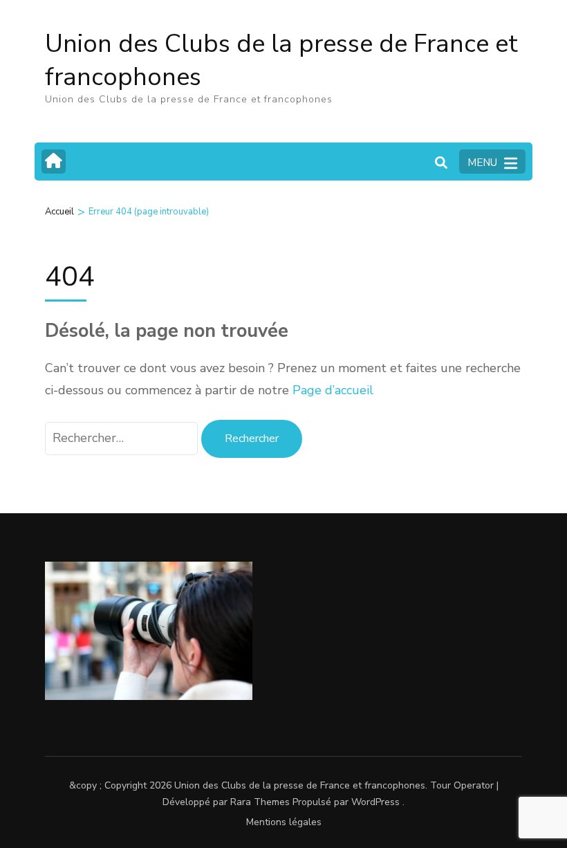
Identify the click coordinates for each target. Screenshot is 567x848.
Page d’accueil (332, 390)
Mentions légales (284, 822)
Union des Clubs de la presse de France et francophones (281, 60)
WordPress (375, 802)
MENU (482, 162)
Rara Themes (260, 802)
